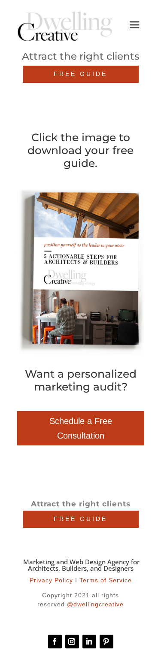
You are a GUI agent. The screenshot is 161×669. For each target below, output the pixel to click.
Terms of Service (105, 580)
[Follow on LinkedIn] (89, 641)
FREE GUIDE (80, 73)
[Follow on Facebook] (55, 641)
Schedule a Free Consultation (80, 428)
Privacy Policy (51, 580)
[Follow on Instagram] (72, 641)
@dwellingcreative (95, 604)
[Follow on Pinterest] (106, 641)
